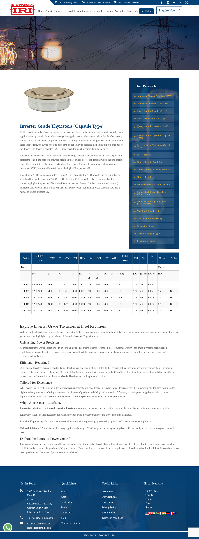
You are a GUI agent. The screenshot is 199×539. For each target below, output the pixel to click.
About (49, 11)
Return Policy (108, 512)
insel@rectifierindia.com (39, 523)
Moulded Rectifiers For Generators (154, 184)
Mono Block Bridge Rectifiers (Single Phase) (151, 193)
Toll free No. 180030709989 (98, 2)
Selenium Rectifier (146, 241)
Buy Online (146, 11)
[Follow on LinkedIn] (180, 2)
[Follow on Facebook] (161, 2)
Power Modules (144, 154)
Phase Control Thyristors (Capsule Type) (153, 136)
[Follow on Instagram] (167, 2)
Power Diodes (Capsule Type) (151, 118)
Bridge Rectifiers (145, 177)
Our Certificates (109, 496)
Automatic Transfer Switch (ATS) (153, 103)
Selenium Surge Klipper (148, 233)
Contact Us (132, 11)
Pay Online (119, 11)
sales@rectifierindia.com (39, 527)
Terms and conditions (112, 518)
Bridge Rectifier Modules (149, 162)
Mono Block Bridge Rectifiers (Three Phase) (151, 202)
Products (58, 11)
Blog (63, 518)
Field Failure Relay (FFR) (149, 218)
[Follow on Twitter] (186, 2)
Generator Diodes (145, 226)
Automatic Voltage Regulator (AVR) (154, 96)
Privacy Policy (109, 507)
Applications (67, 502)
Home (41, 11)
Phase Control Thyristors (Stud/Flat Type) (154, 127)
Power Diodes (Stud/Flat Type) (152, 111)
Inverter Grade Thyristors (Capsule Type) (154, 146)
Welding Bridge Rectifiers (149, 211)
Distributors (107, 491)
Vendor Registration (103, 11)
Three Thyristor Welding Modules (153, 169)
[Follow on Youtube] (174, 2)
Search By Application (78, 11)
